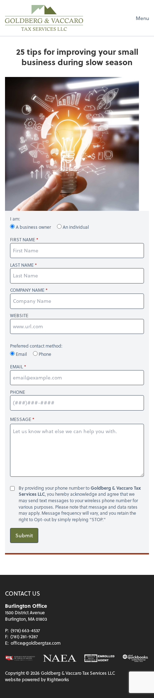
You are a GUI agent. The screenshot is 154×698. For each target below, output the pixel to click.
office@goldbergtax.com (36, 643)
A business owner (33, 227)
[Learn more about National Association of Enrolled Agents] (60, 658)
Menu (142, 18)
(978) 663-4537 (25, 630)
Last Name (22, 265)
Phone (44, 354)
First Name (22, 240)
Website (19, 315)
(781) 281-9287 (24, 636)
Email (21, 354)
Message (20, 419)
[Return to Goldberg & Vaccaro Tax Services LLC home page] (44, 18)
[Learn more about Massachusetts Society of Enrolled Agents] (20, 658)
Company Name (27, 290)
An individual (75, 227)
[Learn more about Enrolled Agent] (99, 658)
